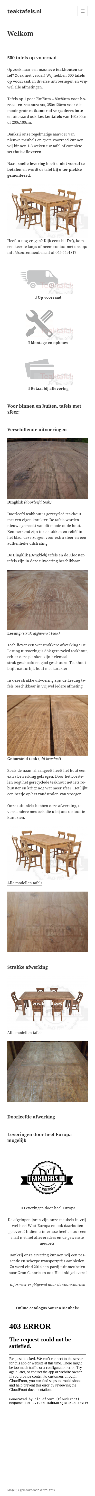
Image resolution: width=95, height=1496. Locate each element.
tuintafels (25, 805)
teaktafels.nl (24, 11)
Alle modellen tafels (24, 882)
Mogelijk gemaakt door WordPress (31, 1490)
